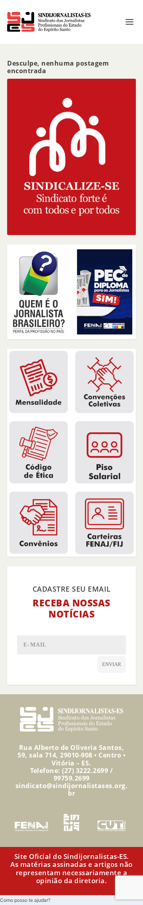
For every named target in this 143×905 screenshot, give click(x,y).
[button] (25, 900)
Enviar (111, 664)
